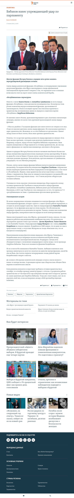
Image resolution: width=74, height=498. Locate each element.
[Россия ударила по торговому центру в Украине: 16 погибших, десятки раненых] (37, 403)
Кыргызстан (10, 486)
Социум (40, 465)
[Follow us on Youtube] (8, 440)
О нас (8, 452)
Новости (9, 465)
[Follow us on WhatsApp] (25, 440)
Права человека (43, 469)
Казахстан (9, 482)
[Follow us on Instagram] (12, 440)
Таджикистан (10, 489)
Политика (10, 8)
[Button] (63, 27)
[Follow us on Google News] (29, 440)
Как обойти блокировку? (46, 452)
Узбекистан (41, 486)
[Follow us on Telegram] (20, 440)
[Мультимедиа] (23, 496)
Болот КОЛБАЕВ (11, 20)
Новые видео (13, 395)
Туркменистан (42, 482)
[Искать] (50, 496)
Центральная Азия (12, 469)
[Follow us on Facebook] (16, 440)
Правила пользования (45, 455)
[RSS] (33, 440)
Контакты (9, 455)
